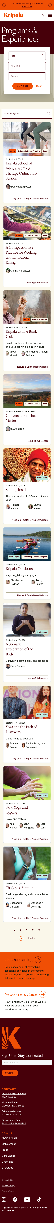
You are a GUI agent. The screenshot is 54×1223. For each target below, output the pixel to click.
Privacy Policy (8, 1185)
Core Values (8, 1155)
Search (22, 86)
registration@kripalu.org (14, 1093)
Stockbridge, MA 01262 (14, 1123)
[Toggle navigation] (50, 15)
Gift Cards (7, 1167)
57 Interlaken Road (11, 1120)
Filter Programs (12, 113)
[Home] (14, 14)
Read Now (27, 6)
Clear (39, 86)
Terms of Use (8, 1191)
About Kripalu (9, 1138)
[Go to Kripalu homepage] (11, 1037)
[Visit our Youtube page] (27, 1199)
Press (5, 1149)
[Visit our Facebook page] (15, 1199)
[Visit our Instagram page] (4, 1199)
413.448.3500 (9, 1096)
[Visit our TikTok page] (39, 1199)
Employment (9, 1143)
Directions (7, 1161)
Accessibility (7, 1180)
